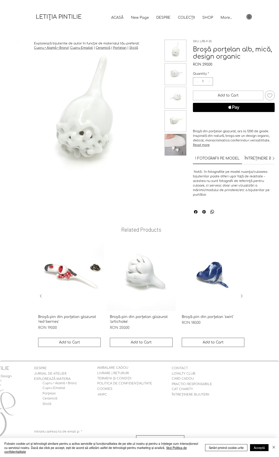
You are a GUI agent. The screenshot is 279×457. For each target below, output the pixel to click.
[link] (217, 158)
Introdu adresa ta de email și (58, 431)
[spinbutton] (203, 81)
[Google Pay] (234, 119)
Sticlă (133, 47)
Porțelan (119, 47)
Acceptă (259, 447)
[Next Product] (241, 296)
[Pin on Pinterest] (204, 211)
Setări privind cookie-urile (226, 447)
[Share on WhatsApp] (212, 211)
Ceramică (103, 47)
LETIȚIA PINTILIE (59, 17)
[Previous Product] (40, 296)
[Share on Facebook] (195, 211)
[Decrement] (196, 81)
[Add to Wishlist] (270, 95)
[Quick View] (69, 276)
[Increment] (209, 81)
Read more (201, 145)
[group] (141, 296)
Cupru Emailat (81, 47)
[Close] (273, 448)
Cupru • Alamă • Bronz (51, 47)
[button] (249, 17)
